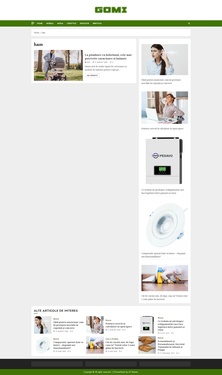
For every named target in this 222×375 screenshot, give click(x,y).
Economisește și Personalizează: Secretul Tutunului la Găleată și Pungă (171, 345)
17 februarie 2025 (167, 353)
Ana (88, 62)
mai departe (92, 75)
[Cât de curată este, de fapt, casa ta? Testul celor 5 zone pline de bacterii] (164, 278)
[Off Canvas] (32, 23)
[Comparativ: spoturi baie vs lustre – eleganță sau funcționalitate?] (164, 225)
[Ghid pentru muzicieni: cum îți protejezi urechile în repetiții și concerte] (164, 59)
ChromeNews (119, 372)
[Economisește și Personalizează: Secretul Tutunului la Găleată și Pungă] (147, 345)
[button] (189, 23)
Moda (60, 23)
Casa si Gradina (112, 339)
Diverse (56, 319)
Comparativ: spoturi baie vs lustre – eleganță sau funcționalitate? (68, 345)
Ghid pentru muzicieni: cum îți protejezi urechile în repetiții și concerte (68, 325)
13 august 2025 (61, 331)
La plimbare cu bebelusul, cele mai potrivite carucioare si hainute (108, 56)
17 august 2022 (101, 62)
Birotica (97, 23)
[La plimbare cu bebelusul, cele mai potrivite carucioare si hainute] (58, 65)
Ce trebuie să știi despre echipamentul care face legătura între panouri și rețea (171, 325)
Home (40, 23)
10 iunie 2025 (60, 351)
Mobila (49, 23)
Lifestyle (71, 23)
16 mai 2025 (112, 351)
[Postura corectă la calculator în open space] (164, 107)
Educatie (84, 23)
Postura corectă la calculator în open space (162, 128)
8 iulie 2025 (164, 333)
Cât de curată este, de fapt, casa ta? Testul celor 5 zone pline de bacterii (120, 345)
